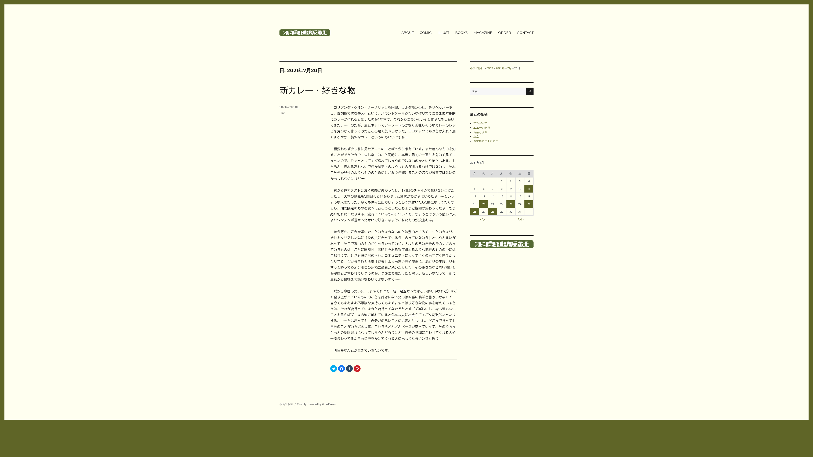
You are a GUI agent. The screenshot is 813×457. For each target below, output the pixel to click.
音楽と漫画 (480, 132)
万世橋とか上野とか (485, 141)
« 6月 (483, 219)
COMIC (426, 33)
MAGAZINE (483, 33)
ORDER (504, 33)
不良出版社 (286, 404)
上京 (476, 136)
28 (492, 211)
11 (528, 188)
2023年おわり (481, 127)
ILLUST (443, 33)
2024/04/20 (480, 123)
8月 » (521, 219)
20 (483, 204)
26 (474, 211)
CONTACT (525, 33)
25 (528, 204)
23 (510, 204)
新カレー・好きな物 (317, 90)
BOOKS (461, 33)
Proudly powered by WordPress (316, 404)
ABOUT (407, 33)
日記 (282, 113)
